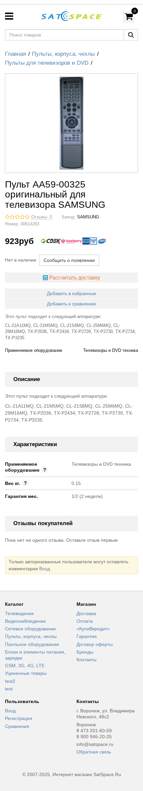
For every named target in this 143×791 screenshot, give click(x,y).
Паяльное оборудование (32, 644)
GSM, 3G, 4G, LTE (25, 665)
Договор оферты (94, 644)
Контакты (86, 659)
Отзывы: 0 (41, 217)
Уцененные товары (26, 673)
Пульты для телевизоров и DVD (46, 63)
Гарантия (86, 636)
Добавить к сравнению (71, 303)
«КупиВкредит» (93, 628)
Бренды (84, 652)
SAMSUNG (88, 217)
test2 (10, 681)
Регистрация (18, 718)
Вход (44, 568)
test (9, 688)
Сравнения (17, 726)
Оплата (84, 621)
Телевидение (19, 613)
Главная (15, 54)
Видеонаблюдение (25, 621)
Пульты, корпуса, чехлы (63, 54)
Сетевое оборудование (30, 628)
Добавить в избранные (71, 293)
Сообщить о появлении (69, 260)
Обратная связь (93, 751)
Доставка (86, 613)
